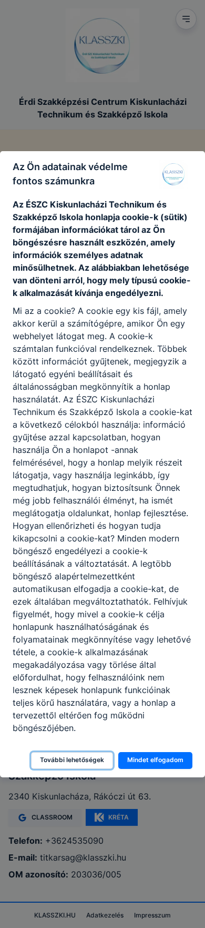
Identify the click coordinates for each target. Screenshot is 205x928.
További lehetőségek (72, 760)
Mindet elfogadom (155, 760)
